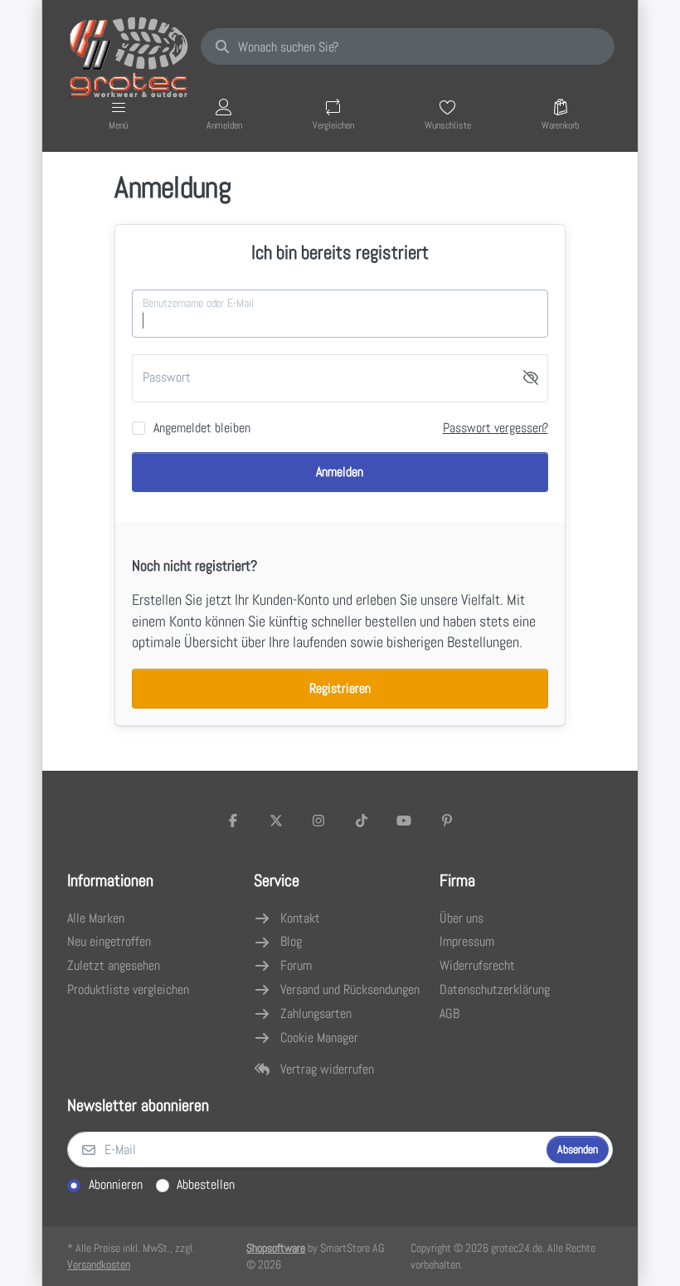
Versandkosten (98, 1264)
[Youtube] (404, 820)
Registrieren (340, 688)
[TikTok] (361, 820)
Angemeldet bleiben (201, 427)
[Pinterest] (447, 820)
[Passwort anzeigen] (531, 378)
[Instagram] (318, 820)
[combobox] (407, 46)
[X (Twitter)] (276, 820)
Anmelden (339, 471)
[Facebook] (233, 820)
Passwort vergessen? (495, 427)
